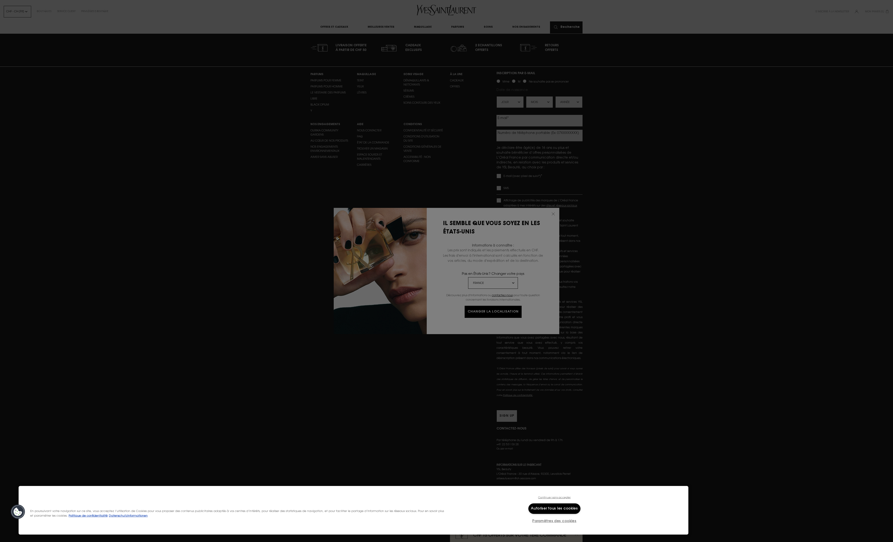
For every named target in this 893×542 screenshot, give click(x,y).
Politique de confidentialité (88, 515)
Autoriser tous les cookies (554, 508)
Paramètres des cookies (554, 521)
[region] (353, 510)
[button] (17, 511)
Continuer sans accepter (554, 497)
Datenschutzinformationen (128, 515)
